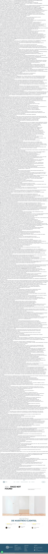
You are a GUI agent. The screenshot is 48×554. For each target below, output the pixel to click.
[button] (43, 482)
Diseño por (41, 553)
